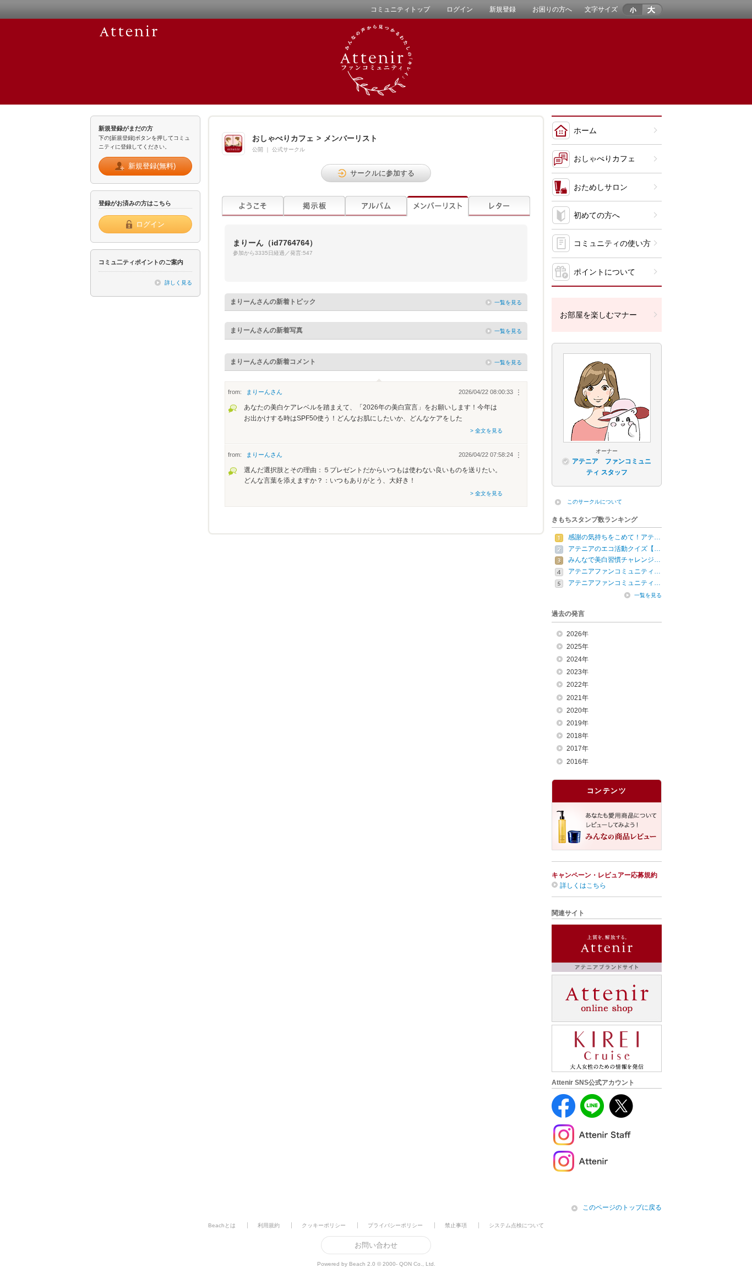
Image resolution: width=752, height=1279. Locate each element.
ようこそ (253, 206)
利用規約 (269, 1225)
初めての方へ (597, 215)
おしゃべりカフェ (604, 158)
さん (264, 392)
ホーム (585, 130)
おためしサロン (601, 187)
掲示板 (314, 206)
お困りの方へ (552, 9)
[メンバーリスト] (437, 206)
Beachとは (222, 1225)
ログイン (459, 9)
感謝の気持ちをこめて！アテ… (614, 537)
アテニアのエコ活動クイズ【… (614, 549)
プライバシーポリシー (395, 1225)
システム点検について (516, 1225)
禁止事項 (456, 1225)
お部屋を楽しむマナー (598, 314)
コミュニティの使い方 (612, 243)
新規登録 (502, 9)
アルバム (376, 206)
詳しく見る (178, 283)
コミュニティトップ (400, 9)
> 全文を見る (486, 431)
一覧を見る (508, 302)
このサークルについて (594, 502)
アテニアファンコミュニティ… (614, 571)
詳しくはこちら (583, 885)
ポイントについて (604, 271)
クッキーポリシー (324, 1225)
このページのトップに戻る (622, 1207)
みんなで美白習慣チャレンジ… (614, 560)
